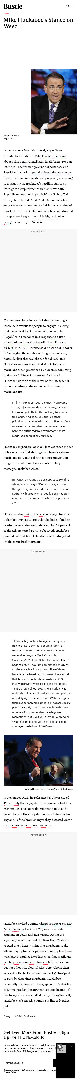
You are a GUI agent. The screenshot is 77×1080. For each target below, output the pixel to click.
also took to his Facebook (34, 514)
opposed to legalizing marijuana (50, 172)
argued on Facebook (31, 447)
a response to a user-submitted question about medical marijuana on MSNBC (35, 342)
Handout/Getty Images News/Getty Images (75, 101)
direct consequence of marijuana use (28, 825)
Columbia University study (21, 519)
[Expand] (59, 1046)
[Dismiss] (71, 1046)
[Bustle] (13, 6)
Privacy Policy (10, 1072)
